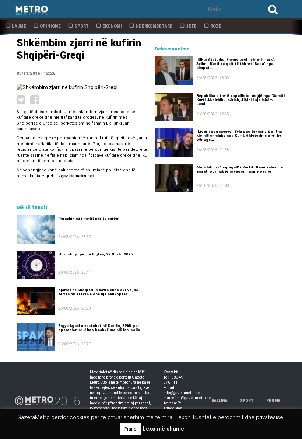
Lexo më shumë (163, 428)
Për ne (273, 400)
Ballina (219, 400)
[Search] (273, 9)
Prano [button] (130, 429)
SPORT (247, 400)
